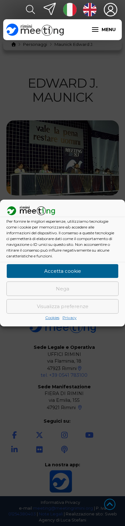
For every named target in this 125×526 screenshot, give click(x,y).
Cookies (52, 317)
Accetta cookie (62, 271)
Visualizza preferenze (62, 306)
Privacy (70, 317)
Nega (62, 289)
